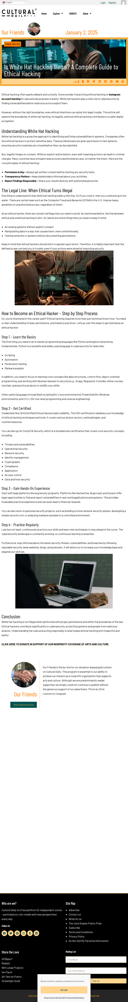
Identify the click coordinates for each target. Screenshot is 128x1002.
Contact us (75, 914)
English (8, 2)
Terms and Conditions (81, 932)
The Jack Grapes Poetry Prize (85, 923)
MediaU (6, 963)
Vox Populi (7, 972)
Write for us (75, 918)
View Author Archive (23, 704)
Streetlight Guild (11, 980)
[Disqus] (64, 758)
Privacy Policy (76, 936)
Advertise (74, 910)
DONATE (73, 13)
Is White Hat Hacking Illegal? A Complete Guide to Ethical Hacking (61, 70)
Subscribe (74, 927)
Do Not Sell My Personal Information (88, 940)
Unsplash (61, 693)
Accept (64, 989)
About (85, 13)
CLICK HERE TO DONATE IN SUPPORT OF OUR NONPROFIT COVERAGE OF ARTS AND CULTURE (55, 644)
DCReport (7, 958)
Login (103, 2)
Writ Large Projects (12, 967)
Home (44, 13)
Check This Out (12, 44)
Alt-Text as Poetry (12, 976)
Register (112, 2)
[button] (88, 81)
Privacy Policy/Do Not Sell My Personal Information (64, 997)
